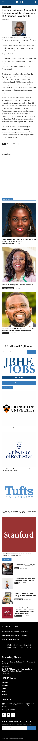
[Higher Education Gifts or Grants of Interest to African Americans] (7, 598)
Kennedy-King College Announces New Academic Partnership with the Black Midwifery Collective (24, 610)
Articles (16, 568)
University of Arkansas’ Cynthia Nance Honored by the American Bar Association (18, 285)
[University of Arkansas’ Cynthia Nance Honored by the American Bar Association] (19, 264)
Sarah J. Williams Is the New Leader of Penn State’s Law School (17, 670)
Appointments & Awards (7, 243)
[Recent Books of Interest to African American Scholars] (7, 583)
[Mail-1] (8, 715)
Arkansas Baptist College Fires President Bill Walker (18, 663)
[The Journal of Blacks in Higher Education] (19, 2)
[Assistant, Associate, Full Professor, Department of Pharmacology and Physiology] (19, 449)
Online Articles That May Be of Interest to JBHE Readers (24, 565)
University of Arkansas (12, 143)
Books (16, 582)
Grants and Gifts (19, 599)
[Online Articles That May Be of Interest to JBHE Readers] (7, 569)
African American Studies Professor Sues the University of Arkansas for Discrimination (18, 329)
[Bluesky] (4, 715)
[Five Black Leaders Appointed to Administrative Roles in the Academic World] (19, 220)
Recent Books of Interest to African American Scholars (24, 579)
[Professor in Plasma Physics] (19, 408)
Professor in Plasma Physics (9, 427)
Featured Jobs (7, 387)
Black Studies (5, 333)
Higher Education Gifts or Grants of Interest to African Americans (25, 595)
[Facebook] (13, 715)
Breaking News (6, 6)
